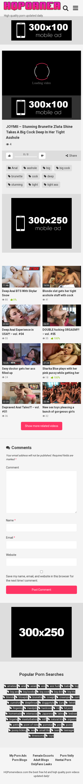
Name (11, 520)
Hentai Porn (63, 760)
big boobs (29, 691)
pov (59, 724)
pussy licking (19, 730)
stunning (17, 184)
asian (33, 686)
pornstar (48, 724)
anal (23, 686)
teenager (69, 730)
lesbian (72, 713)
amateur (12, 686)
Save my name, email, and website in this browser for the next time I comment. (40, 578)
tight (34, 184)
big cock (64, 168)
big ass (14, 691)
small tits (44, 730)
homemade (15, 713)
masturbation (29, 719)
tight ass (52, 184)
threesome (38, 735)
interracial (31, 713)
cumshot (15, 702)
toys (51, 735)
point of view (31, 724)
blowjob (23, 697)
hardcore (47, 708)
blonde (10, 697)
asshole (31, 168)
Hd (58, 708)
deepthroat (31, 702)
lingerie (13, 719)
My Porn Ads (18, 755)
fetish (72, 702)
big (48, 168)
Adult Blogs (41, 760)
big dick (58, 691)
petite (16, 724)
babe (67, 686)
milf (44, 719)
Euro (61, 702)
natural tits (57, 719)
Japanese (47, 713)
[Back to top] (75, 776)
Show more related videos (41, 426)
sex (33, 730)
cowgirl (51, 697)
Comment (12, 467)
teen (56, 730)
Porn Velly (67, 755)
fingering (18, 708)
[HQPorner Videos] (32, 7)
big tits (71, 691)
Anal (14, 168)
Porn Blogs (19, 760)
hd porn (68, 708)
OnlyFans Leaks (41, 764)
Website (11, 554)
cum (77, 697)
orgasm (71, 719)
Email (10, 537)
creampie (64, 697)
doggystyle (48, 702)
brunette (17, 176)
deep (50, 176)
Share (73, 155)
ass (43, 686)
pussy (69, 724)
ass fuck (55, 686)
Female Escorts (43, 755)
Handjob (32, 708)
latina (61, 713)
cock (34, 176)
